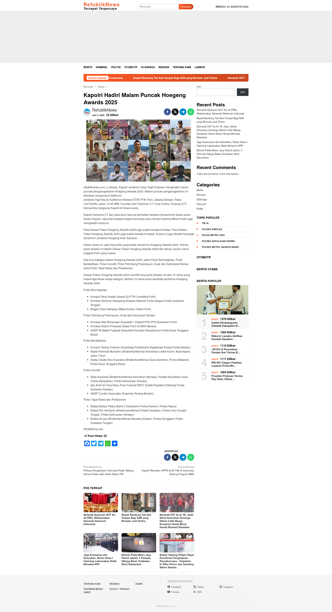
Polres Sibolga (212, 229)
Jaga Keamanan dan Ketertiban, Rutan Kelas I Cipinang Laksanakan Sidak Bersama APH (100, 559)
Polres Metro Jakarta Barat (220, 247)
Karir (139, 583)
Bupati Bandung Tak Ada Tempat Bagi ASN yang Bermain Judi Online (150, 77)
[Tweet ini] (175, 111)
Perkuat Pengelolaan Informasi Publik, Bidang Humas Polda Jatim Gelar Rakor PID (108, 470)
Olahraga (202, 199)
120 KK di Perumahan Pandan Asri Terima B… (225, 351)
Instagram (228, 586)
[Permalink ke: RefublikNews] (87, 111)
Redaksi (114, 583)
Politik (200, 208)
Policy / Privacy (119, 589)
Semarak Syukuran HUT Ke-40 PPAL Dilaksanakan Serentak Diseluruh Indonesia (100, 519)
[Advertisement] (166, 37)
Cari (199, 86)
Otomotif (201, 204)
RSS (199, 592)
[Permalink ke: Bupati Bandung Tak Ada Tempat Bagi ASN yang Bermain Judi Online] (139, 502)
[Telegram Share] (182, 111)
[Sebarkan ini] (167, 111)
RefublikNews (102, 4)
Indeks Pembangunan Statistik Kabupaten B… (225, 324)
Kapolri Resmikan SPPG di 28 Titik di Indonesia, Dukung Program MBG (168, 470)
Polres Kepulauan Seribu (218, 241)
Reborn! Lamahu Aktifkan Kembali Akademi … (226, 337)
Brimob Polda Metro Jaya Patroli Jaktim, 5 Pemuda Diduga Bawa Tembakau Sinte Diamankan (136, 559)
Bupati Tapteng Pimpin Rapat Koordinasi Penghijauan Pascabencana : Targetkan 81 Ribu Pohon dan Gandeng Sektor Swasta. (177, 561)
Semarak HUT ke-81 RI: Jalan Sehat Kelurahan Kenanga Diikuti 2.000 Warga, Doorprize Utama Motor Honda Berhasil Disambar (176, 521)
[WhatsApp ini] (190, 111)
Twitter (200, 586)
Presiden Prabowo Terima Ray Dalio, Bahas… (227, 377)
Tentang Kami (92, 583)
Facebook (176, 586)
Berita (200, 190)
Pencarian (186, 6)
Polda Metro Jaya (213, 235)
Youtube (175, 592)
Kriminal (201, 194)
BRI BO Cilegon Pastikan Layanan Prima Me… (226, 364)
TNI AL (205, 223)
